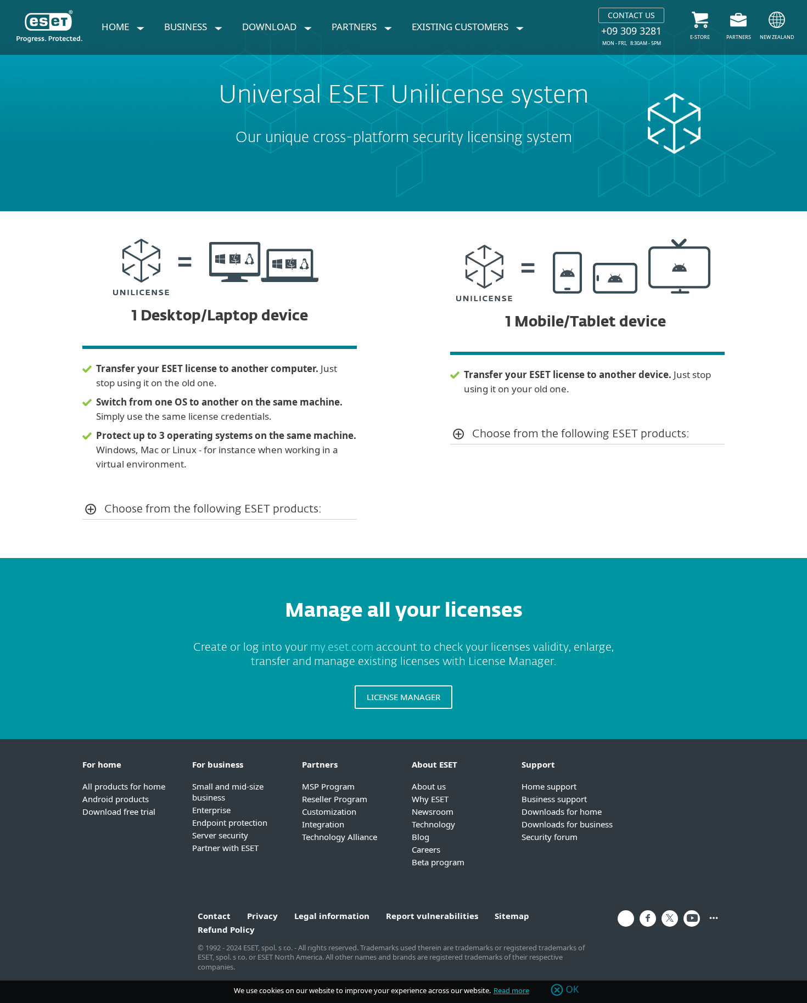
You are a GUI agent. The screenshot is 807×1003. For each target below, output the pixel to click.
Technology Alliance (339, 836)
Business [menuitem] (186, 26)
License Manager (403, 696)
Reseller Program (334, 798)
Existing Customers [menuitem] (461, 26)
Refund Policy (226, 929)
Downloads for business (567, 824)
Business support (554, 798)
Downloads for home (562, 811)
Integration (323, 824)
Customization (329, 811)
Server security (220, 835)
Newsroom (432, 811)
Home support (549, 786)
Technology (433, 824)
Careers (426, 849)
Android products (115, 798)
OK (572, 989)
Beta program (438, 862)
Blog (420, 836)
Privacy (262, 915)
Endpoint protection (229, 822)
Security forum (550, 836)
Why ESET (430, 798)
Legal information (331, 915)
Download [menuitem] (270, 26)
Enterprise (211, 809)
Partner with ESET (225, 847)
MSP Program (328, 786)
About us (429, 786)
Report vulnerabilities (432, 915)
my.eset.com (341, 647)
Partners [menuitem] (355, 26)
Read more (511, 990)
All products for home (123, 786)
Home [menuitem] (116, 26)
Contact (214, 915)
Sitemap (512, 915)
